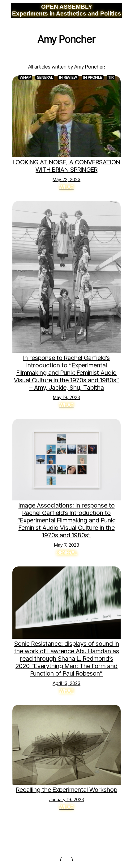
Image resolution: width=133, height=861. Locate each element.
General (45, 77)
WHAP (25, 77)
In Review (68, 77)
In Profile (92, 77)
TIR (111, 77)
